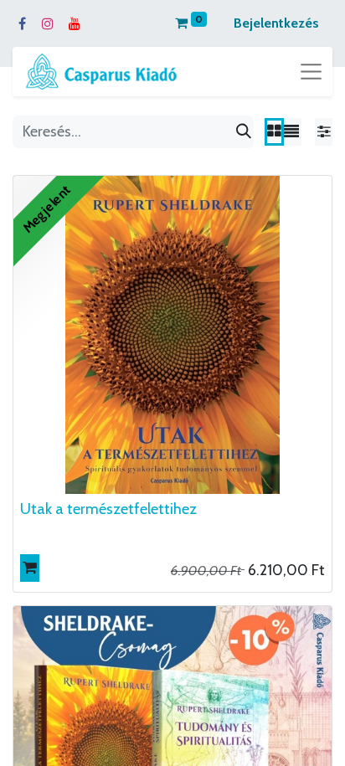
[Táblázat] (274, 132)
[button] (29, 568)
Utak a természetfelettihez (108, 509)
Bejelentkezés (276, 23)
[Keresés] (244, 132)
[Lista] (291, 132)
